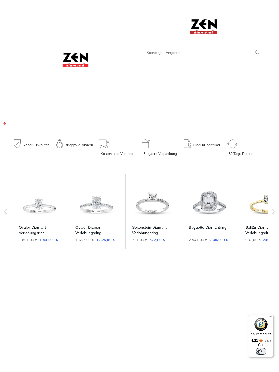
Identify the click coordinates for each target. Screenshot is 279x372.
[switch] (261, 351)
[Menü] (270, 318)
